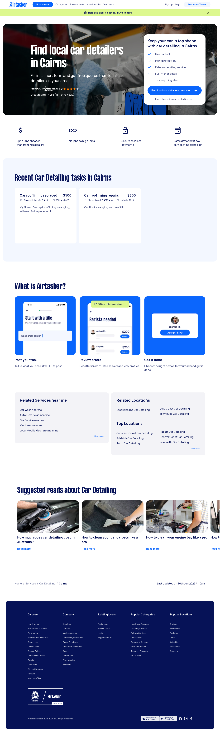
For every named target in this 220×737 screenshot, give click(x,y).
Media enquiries (70, 633)
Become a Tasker (197, 4)
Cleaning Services (139, 628)
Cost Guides (33, 646)
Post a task (42, 4)
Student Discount (35, 669)
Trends (31, 660)
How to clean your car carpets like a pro (110, 539)
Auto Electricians (138, 646)
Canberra (174, 651)
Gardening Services (139, 642)
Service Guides (34, 651)
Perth (172, 637)
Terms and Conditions (72, 646)
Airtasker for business (37, 628)
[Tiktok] (191, 718)
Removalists (136, 637)
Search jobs (33, 642)
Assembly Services (139, 651)
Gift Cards (32, 664)
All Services (136, 655)
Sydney (173, 624)
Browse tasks (104, 628)
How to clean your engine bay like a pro (176, 537)
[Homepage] (18, 4)
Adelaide (174, 642)
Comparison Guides (36, 655)
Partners (31, 673)
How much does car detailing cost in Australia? (46, 539)
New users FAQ (34, 678)
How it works (33, 624)
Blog (65, 651)
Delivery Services (138, 633)
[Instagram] (186, 718)
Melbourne (175, 628)
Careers (66, 628)
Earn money (33, 633)
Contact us (68, 655)
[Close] (208, 12)
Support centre (104, 637)
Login (100, 633)
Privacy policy (69, 660)
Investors (67, 664)
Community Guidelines (73, 637)
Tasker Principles (70, 642)
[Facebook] (180, 719)
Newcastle (175, 646)
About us (67, 624)
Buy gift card (124, 12)
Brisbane (174, 633)
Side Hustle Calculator (38, 637)
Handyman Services (139, 624)
